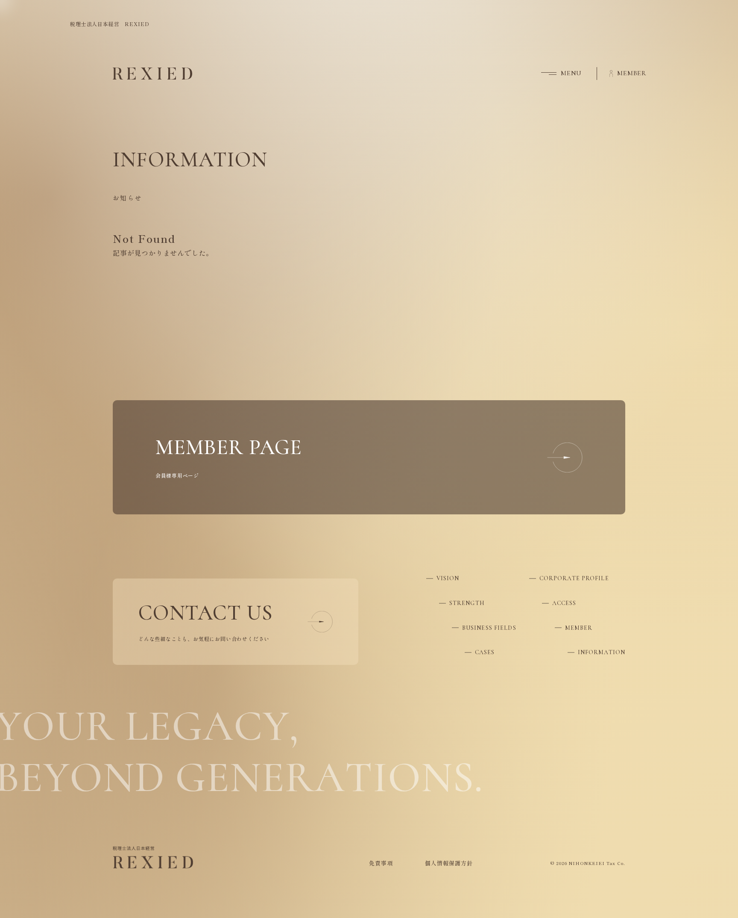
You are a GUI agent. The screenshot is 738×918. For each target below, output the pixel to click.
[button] (555, 73)
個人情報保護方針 (449, 863)
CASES (485, 652)
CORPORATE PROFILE (574, 578)
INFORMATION (601, 652)
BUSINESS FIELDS (489, 628)
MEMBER (579, 628)
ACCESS (564, 603)
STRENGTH (467, 603)
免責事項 (381, 863)
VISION (448, 578)
